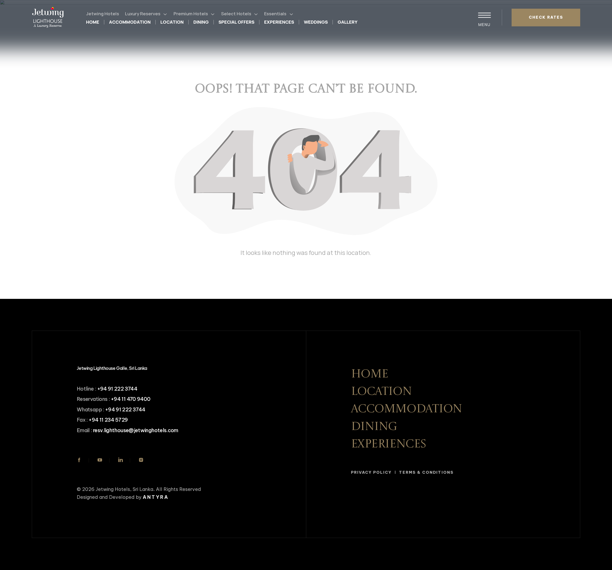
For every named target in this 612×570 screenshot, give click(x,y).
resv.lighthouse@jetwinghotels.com (135, 430)
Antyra (156, 497)
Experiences (279, 22)
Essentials (275, 13)
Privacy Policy (371, 472)
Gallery (347, 22)
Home (92, 22)
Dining (201, 22)
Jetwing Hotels (102, 13)
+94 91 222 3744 (117, 389)
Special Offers (236, 22)
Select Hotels (236, 13)
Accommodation (130, 22)
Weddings (316, 22)
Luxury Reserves (142, 13)
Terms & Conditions (426, 472)
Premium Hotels (191, 13)
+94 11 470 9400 (130, 399)
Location (172, 22)
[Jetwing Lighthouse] (49, 17)
